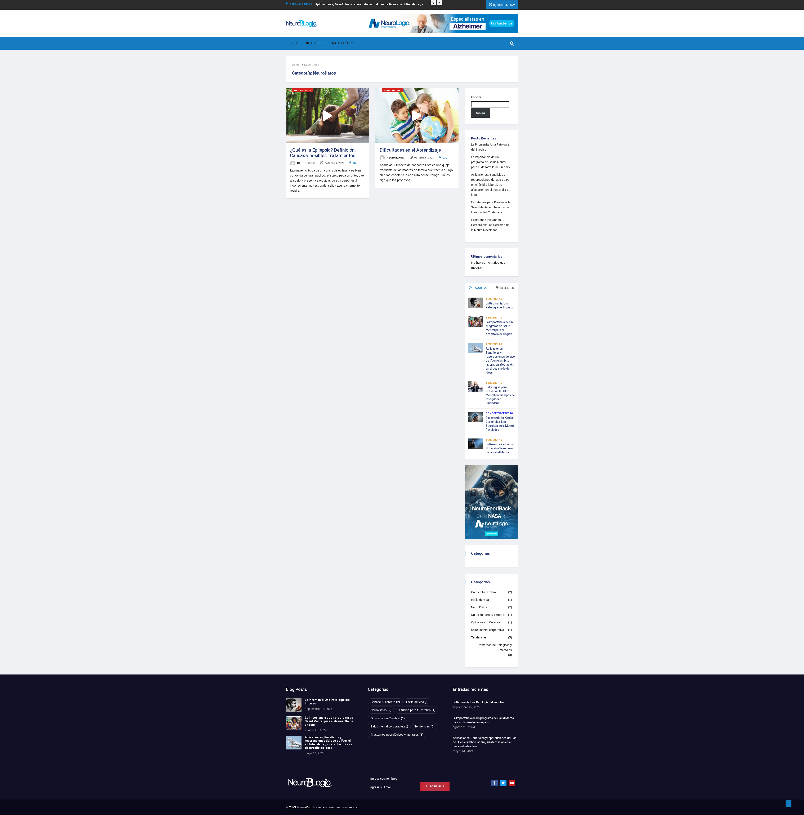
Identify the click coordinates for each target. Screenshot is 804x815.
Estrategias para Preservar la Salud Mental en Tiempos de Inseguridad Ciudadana (490, 207)
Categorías (341, 43)
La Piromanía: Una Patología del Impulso (500, 305)
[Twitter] (503, 783)
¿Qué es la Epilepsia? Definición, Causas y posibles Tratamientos (323, 153)
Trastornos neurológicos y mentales (494, 647)
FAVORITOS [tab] (480, 288)
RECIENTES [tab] (507, 288)
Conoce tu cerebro (499, 413)
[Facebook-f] (494, 783)
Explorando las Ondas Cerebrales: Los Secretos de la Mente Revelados (490, 225)
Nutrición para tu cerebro (487, 614)
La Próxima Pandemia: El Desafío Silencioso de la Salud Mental (500, 448)
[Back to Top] (788, 803)
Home (295, 64)
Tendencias (494, 299)
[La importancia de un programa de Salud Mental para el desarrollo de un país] (294, 723)
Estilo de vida (480, 599)
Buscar (476, 97)
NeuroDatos (311, 64)
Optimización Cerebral (486, 622)
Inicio (294, 43)
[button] (433, 2)
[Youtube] (512, 783)
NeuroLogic (315, 43)
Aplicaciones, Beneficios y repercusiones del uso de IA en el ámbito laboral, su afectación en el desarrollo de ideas (490, 184)
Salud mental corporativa (487, 630)
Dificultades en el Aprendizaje (410, 150)
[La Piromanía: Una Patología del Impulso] (294, 705)
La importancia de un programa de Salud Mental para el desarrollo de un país (490, 162)
